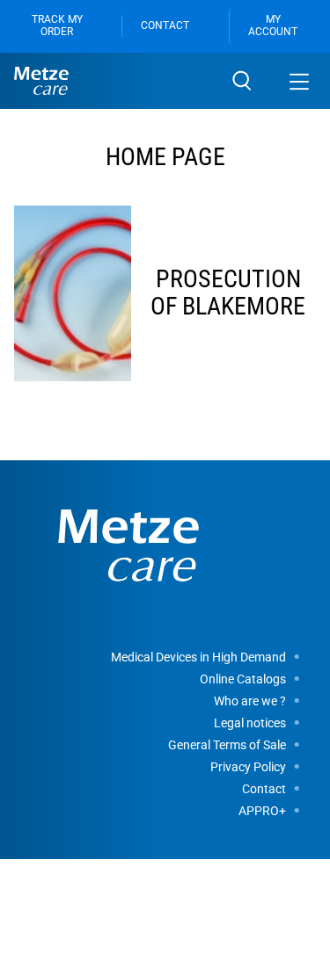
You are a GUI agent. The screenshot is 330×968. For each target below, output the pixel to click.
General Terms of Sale (227, 745)
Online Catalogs (243, 679)
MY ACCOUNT (272, 25)
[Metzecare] (112, 81)
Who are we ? (250, 701)
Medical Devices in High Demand (198, 657)
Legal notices (250, 723)
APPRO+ (262, 811)
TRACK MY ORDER (57, 25)
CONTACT (165, 25)
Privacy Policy (248, 767)
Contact (264, 789)
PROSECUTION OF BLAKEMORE (227, 292)
